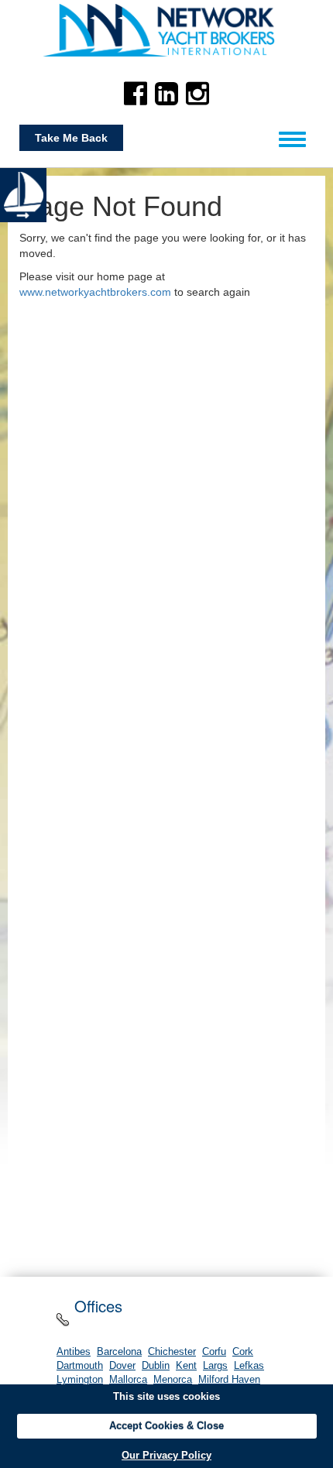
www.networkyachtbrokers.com (95, 292)
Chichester (172, 1351)
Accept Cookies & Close (166, 1426)
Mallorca (128, 1379)
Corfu (214, 1351)
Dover (122, 1365)
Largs (215, 1365)
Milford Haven (229, 1379)
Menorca (172, 1379)
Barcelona (119, 1351)
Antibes (74, 1351)
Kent (186, 1365)
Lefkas (249, 1365)
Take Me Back (71, 138)
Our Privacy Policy (166, 1455)
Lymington (80, 1379)
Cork (242, 1351)
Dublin (156, 1365)
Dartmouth (80, 1365)
